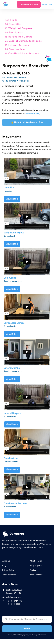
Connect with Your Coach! (29, 4)
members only (33, 114)
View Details (12, 199)
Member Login (36, 561)
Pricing (33, 570)
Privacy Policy (8, 570)
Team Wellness (36, 575)
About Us (6, 561)
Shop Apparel (35, 565)
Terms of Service (9, 575)
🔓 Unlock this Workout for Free (27, 122)
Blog (4, 565)
